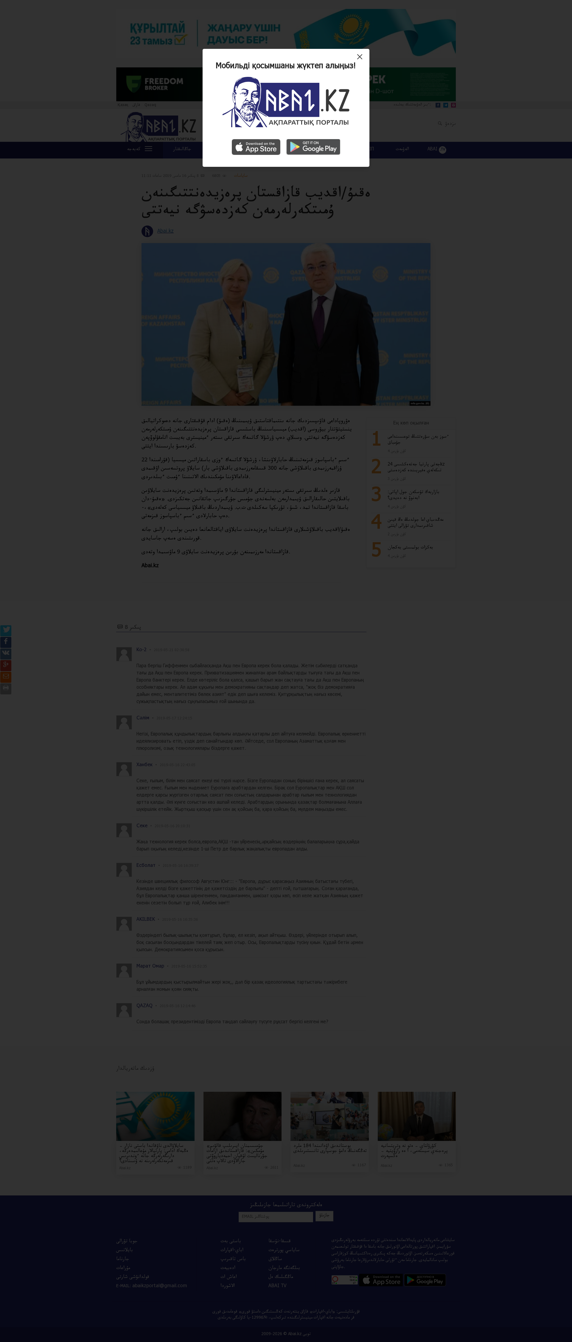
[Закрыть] (361, 59)
